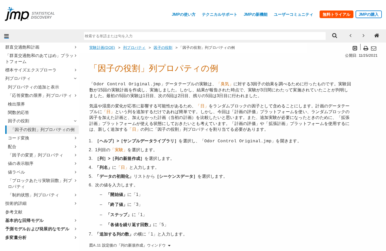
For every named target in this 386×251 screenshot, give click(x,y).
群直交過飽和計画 (22, 47)
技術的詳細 (16, 203)
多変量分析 (16, 237)
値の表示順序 (21, 163)
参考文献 (13, 212)
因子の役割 (18, 121)
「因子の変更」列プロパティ (35, 155)
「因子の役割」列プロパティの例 (43, 129)
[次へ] (363, 36)
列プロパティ (18, 78)
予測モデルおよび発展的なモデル (37, 229)
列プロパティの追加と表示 (33, 87)
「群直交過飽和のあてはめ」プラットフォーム (39, 58)
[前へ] (350, 36)
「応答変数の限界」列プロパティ (40, 95)
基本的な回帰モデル (24, 220)
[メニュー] (6, 36)
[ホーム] (376, 36)
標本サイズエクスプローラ (30, 70)
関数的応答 (18, 112)
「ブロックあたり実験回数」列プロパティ (40, 183)
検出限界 (16, 104)
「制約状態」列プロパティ (33, 195)
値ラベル (16, 172)
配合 (12, 146)
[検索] (334, 36)
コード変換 (18, 138)
